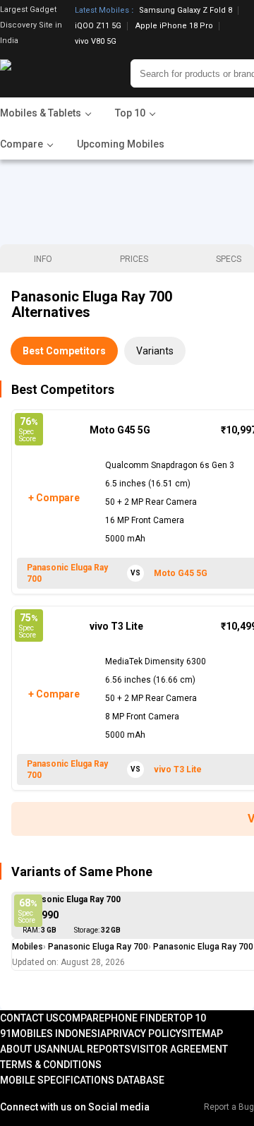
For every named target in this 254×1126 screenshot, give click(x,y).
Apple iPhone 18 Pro (174, 26)
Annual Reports (89, 1049)
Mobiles (27, 947)
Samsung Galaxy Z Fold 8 (185, 10)
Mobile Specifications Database (82, 1080)
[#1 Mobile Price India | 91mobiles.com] (44, 73)
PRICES (134, 259)
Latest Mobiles (102, 10)
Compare (81, 1018)
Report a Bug (229, 1107)
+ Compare (53, 497)
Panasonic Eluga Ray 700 (72, 899)
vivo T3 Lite (116, 626)
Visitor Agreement (179, 1049)
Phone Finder (139, 1018)
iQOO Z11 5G (98, 26)
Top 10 (190, 1018)
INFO (43, 259)
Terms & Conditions (51, 1064)
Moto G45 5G (120, 430)
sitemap (202, 1033)
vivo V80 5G (95, 41)
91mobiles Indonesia (53, 1033)
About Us (23, 1049)
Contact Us (29, 1018)
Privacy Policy (144, 1033)
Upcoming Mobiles (120, 144)
